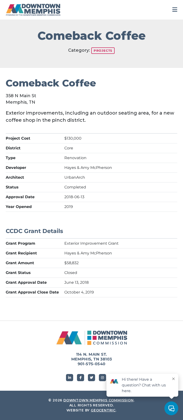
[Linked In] (69, 377)
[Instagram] (102, 377)
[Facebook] (80, 377)
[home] (34, 10)
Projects (103, 50)
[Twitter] (91, 377)
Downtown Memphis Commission (98, 400)
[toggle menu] (174, 10)
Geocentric (103, 410)
